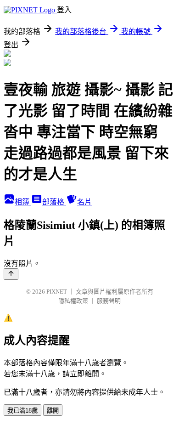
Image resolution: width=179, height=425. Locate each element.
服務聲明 (109, 300)
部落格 (54, 202)
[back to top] (11, 274)
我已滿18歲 (22, 410)
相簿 (23, 202)
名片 (84, 202)
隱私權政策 (73, 300)
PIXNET (56, 291)
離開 (53, 410)
